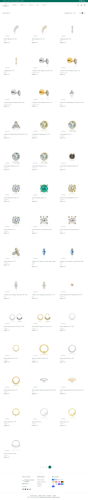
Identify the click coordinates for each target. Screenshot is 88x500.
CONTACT (44, 4)
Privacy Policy (40, 479)
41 (46, 467)
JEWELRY (14, 4)
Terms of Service (41, 482)
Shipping (39, 484)
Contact (39, 486)
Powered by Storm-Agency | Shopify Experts (50, 497)
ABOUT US (31, 4)
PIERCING (23, 4)
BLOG (38, 4)
